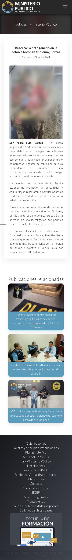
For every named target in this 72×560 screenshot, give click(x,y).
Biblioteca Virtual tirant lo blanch (36, 474)
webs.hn (51, 556)
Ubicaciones (36, 479)
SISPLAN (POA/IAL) (36, 457)
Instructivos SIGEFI (36, 470)
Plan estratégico (36, 452)
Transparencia (36, 501)
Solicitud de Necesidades (36, 510)
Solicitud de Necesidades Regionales (36, 506)
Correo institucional (36, 488)
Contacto (36, 483)
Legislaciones (36, 466)
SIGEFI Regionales (36, 497)
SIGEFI (36, 492)
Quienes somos (36, 443)
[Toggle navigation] (65, 7)
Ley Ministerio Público (36, 461)
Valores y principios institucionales (36, 448)
